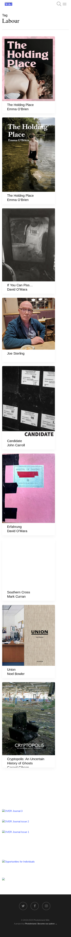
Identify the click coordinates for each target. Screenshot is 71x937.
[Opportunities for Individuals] (18, 861)
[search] (58, 4)
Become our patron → (47, 924)
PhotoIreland (30, 924)
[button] (64, 4)
